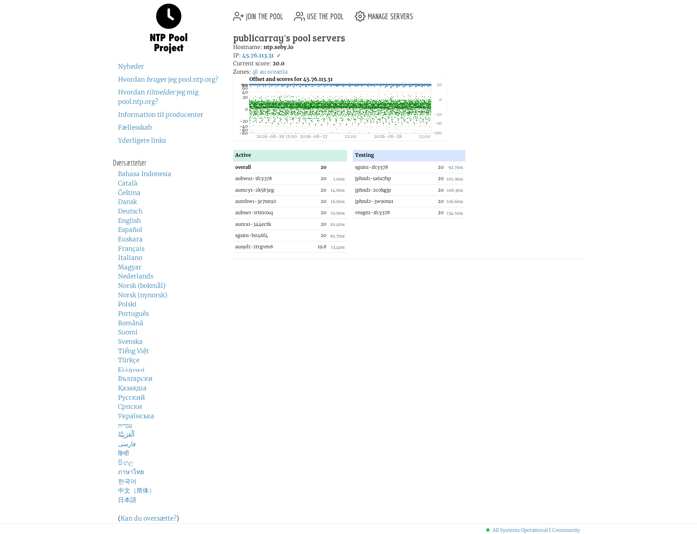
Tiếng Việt (133, 351)
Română (130, 323)
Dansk (127, 202)
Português (133, 314)
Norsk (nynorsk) (142, 295)
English (129, 221)
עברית (125, 425)
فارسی (127, 444)
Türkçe (128, 360)
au (263, 71)
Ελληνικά (131, 370)
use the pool (324, 13)
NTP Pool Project (169, 29)
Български (135, 379)
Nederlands (135, 276)
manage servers (389, 13)
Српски (130, 407)
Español (130, 230)
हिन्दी (123, 453)
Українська (136, 416)
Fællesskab (135, 127)
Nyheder (131, 66)
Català (128, 183)
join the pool (263, 13)
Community (566, 530)
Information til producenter (160, 115)
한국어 (127, 481)
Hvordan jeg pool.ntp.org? (168, 79)
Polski (127, 304)
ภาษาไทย (131, 472)
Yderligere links (142, 140)
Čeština (129, 193)
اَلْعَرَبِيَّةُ (126, 435)
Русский (131, 397)
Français (131, 249)
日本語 (127, 500)
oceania (277, 71)
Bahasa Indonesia (144, 174)
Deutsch (130, 211)
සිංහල (125, 462)
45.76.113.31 (258, 55)
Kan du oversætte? (148, 518)
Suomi (128, 332)
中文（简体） (136, 490)
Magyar (130, 267)
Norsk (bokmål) (142, 286)
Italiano (130, 258)
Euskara (130, 239)
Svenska (130, 342)
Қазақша (132, 388)
